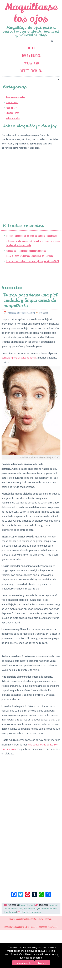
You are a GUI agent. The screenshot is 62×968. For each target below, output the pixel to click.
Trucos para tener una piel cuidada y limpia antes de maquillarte (30, 300)
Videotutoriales (31, 70)
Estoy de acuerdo (23, 963)
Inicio (31, 48)
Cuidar (7, 908)
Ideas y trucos (31, 55)
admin (45, 312)
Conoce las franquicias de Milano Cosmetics (26, 250)
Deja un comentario (31, 912)
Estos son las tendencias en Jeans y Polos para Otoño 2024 (32, 261)
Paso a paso (31, 63)
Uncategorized (12, 112)
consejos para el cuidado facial (19, 357)
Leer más (42, 963)
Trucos (12, 912)
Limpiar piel (16, 908)
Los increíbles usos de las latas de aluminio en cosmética (31, 235)
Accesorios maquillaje (15, 97)
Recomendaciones (47, 908)
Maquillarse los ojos (31, 12)
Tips (6, 912)
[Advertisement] (31, 183)
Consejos (53, 905)
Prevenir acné (30, 908)
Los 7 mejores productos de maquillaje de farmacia (29, 256)
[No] (57, 955)
